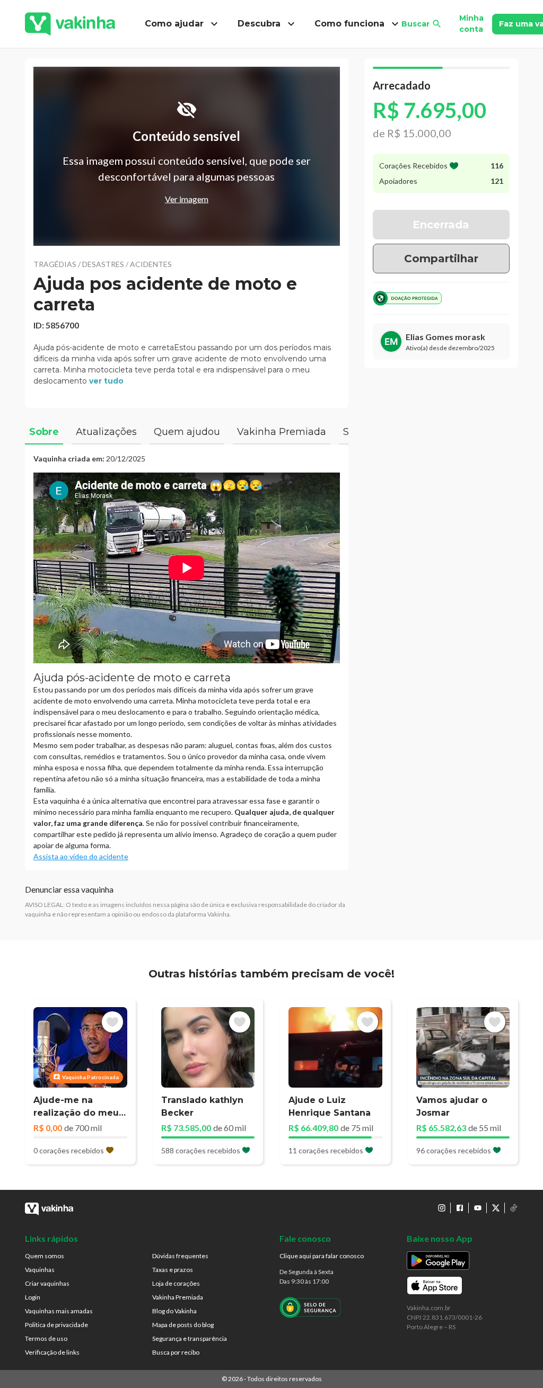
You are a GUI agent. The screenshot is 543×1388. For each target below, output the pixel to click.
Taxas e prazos (172, 1270)
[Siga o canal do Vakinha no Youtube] (478, 1208)
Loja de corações (176, 1283)
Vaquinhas (40, 1270)
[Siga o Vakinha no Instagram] (441, 1208)
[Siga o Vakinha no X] (496, 1208)
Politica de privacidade (56, 1325)
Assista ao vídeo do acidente (80, 856)
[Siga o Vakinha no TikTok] (514, 1208)
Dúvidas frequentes (180, 1256)
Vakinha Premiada (177, 1297)
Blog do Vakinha (174, 1311)
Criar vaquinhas (47, 1283)
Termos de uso (46, 1338)
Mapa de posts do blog (183, 1325)
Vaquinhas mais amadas (59, 1311)
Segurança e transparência (189, 1338)
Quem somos (44, 1256)
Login (32, 1297)
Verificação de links (52, 1352)
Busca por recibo (175, 1352)
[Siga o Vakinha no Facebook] (460, 1208)
